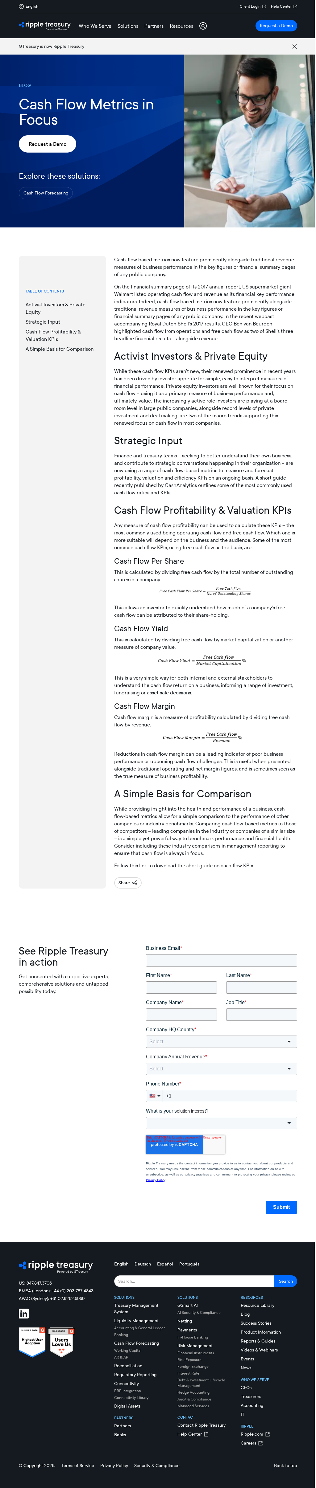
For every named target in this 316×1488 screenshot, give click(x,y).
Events (247, 1359)
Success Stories (256, 1323)
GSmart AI (187, 1305)
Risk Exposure (189, 1359)
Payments (187, 1330)
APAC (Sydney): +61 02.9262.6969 (52, 1298)
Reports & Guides (258, 1341)
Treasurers (251, 1396)
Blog (245, 1314)
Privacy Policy (114, 1465)
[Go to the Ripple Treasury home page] (45, 26)
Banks (120, 1434)
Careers (248, 1443)
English (121, 1264)
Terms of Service (77, 1465)
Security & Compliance (157, 1465)
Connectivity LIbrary (131, 1397)
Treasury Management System (136, 1308)
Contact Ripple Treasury (201, 1425)
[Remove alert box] (295, 46)
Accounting (252, 1405)
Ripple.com (252, 1434)
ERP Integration (127, 1390)
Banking (121, 1334)
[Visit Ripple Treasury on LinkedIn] (27, 1314)
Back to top (285, 1465)
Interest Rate (188, 1373)
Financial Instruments (195, 1353)
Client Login (250, 6)
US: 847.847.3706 (35, 1283)
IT (242, 1414)
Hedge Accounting (193, 1392)
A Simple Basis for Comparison (60, 349)
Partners (122, 1426)
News (246, 1368)
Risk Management (195, 1345)
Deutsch (143, 1264)
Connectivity (126, 1383)
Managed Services (193, 1406)
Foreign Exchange (193, 1366)
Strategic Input (43, 322)
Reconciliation (128, 1365)
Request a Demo (276, 25)
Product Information (261, 1332)
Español (165, 1264)
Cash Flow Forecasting (45, 193)
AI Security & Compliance (199, 1312)
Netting (184, 1321)
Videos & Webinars (259, 1350)
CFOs (246, 1387)
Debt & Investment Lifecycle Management (201, 1383)
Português (189, 1264)
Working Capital (127, 1350)
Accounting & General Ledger (139, 1328)
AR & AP (121, 1357)
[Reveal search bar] (203, 26)
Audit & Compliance (194, 1399)
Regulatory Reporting (135, 1374)
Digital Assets (127, 1406)
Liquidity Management (136, 1320)
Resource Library (257, 1305)
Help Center (281, 6)
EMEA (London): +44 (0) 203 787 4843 (56, 1291)
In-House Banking (192, 1337)
